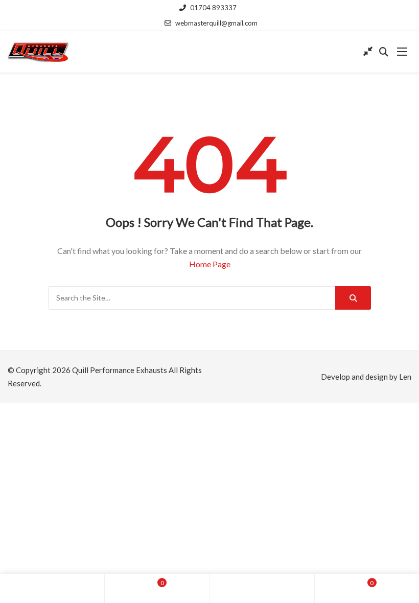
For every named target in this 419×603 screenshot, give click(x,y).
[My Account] (262, 588)
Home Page (209, 264)
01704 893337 (213, 8)
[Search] (353, 298)
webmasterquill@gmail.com (216, 23)
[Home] (52, 588)
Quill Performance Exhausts (119, 370)
